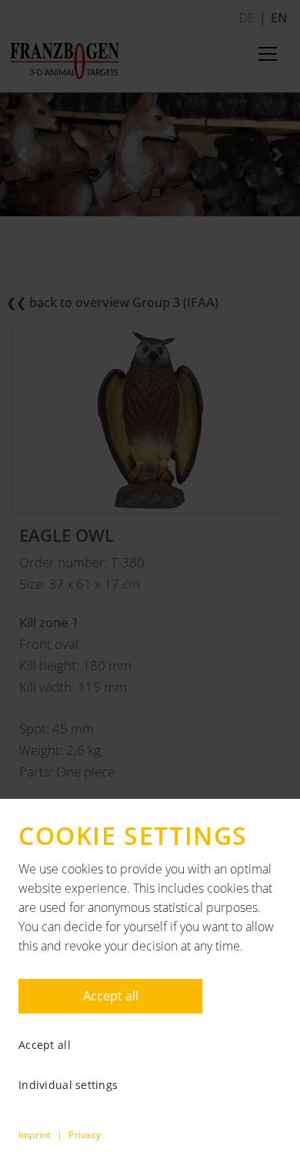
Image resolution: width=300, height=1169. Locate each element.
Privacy (84, 1134)
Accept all (110, 995)
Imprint (34, 1134)
